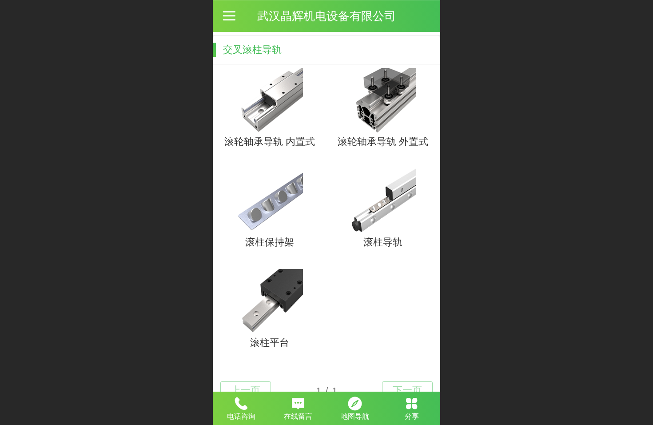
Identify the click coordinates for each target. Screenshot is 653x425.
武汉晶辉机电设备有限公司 (326, 16)
